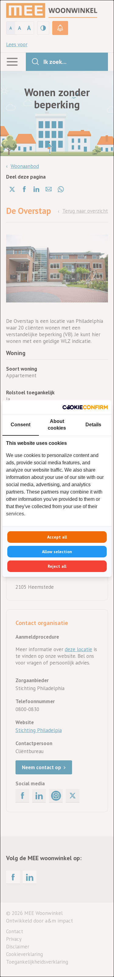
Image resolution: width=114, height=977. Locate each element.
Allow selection (57, 551)
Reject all (57, 566)
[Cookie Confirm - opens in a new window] (85, 407)
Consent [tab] (20, 424)
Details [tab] (93, 424)
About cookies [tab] (57, 425)
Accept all (57, 537)
